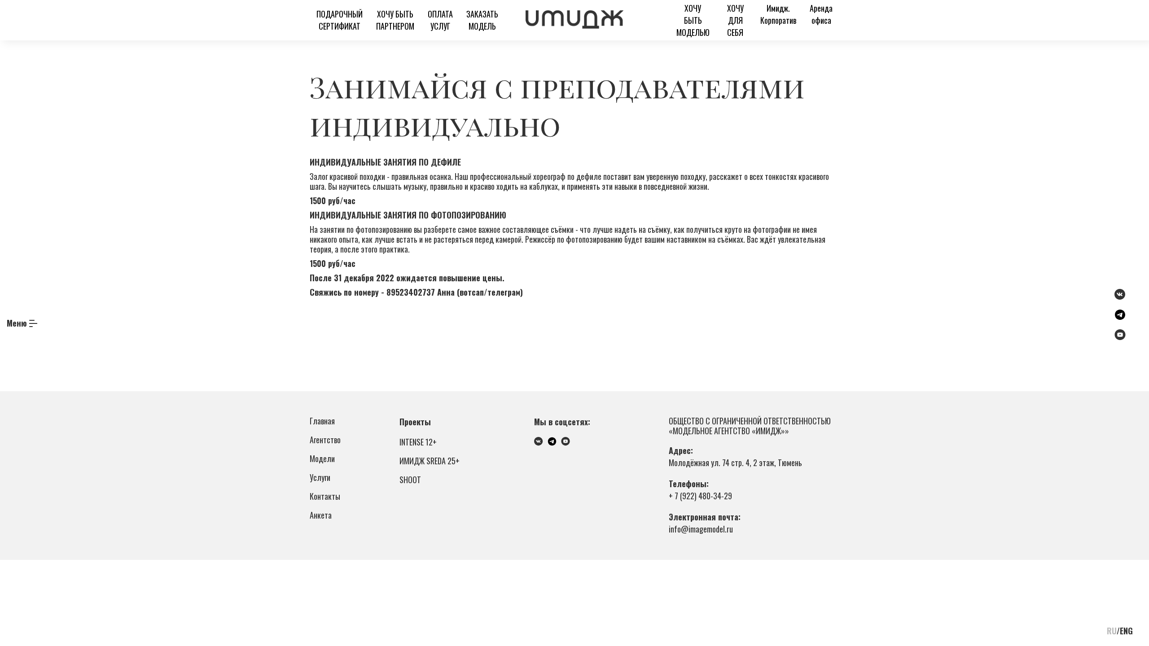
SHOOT (410, 479)
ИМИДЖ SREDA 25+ (429, 461)
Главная (322, 421)
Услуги (320, 477)
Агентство (325, 440)
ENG (1126, 631)
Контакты (325, 496)
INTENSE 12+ (418, 442)
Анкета (321, 515)
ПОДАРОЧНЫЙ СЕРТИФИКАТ (339, 20)
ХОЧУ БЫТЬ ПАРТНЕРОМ (395, 20)
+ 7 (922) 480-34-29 (700, 496)
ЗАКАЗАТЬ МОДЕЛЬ (482, 20)
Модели (322, 458)
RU (1112, 631)
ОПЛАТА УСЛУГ (440, 20)
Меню (17, 323)
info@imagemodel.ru (701, 529)
